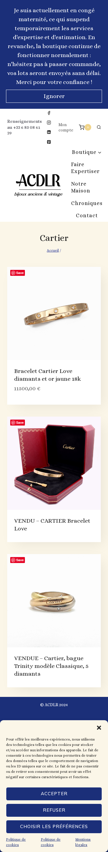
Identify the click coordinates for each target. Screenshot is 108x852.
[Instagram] (49, 122)
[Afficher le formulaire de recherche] (98, 127)
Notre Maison (80, 187)
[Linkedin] (49, 132)
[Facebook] (49, 113)
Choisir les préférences (54, 826)
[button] (99, 728)
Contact (87, 215)
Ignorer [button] (54, 96)
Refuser (54, 810)
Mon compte (65, 127)
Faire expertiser (85, 167)
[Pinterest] (49, 142)
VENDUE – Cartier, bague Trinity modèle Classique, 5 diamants (51, 666)
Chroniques (87, 203)
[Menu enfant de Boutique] (87, 152)
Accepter (54, 793)
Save (20, 272)
